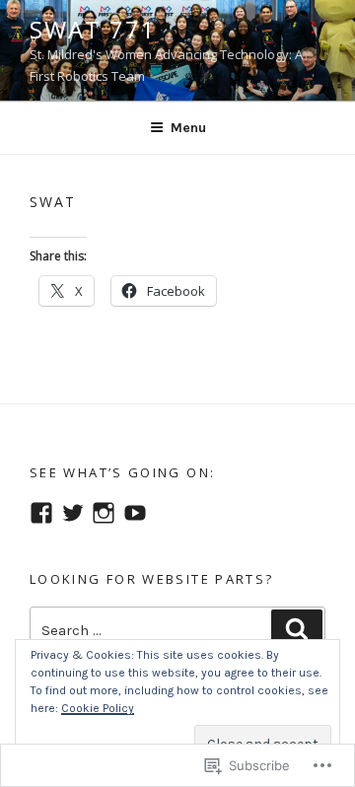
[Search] (296, 630)
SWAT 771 (93, 29)
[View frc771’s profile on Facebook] (41, 513)
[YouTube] (135, 513)
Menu (188, 127)
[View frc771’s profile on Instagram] (103, 513)
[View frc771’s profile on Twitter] (73, 513)
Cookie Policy (97, 708)
